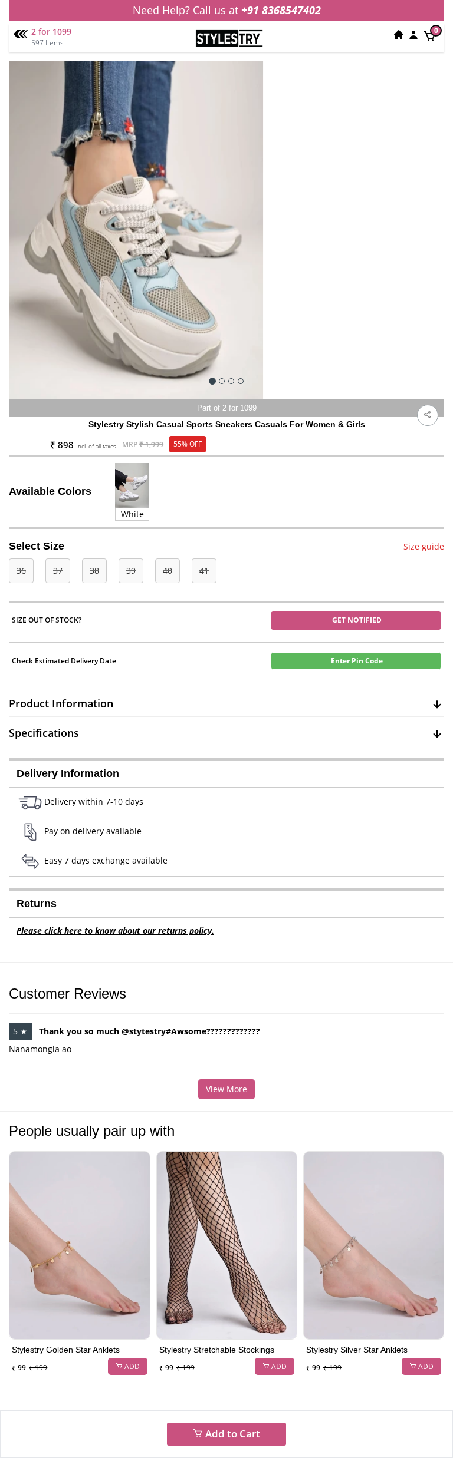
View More (226, 1089)
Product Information (61, 703)
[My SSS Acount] (413, 35)
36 (21, 570)
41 (204, 570)
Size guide (423, 546)
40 (167, 570)
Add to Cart (231, 1433)
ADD (131, 1366)
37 (58, 570)
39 (131, 570)
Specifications (44, 733)
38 (94, 570)
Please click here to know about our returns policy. (115, 930)
